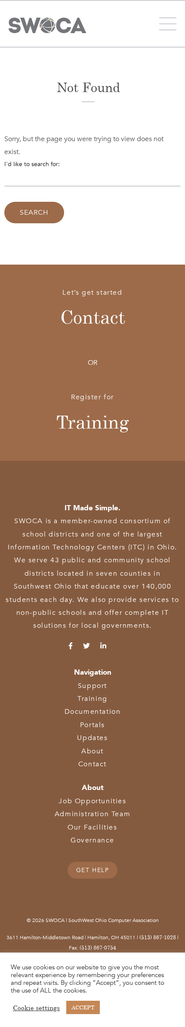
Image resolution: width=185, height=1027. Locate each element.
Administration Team (92, 814)
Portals (92, 725)
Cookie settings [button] (36, 1008)
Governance (92, 840)
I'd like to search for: (32, 164)
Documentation (93, 711)
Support (92, 686)
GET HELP (92, 870)
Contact (92, 316)
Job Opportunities (92, 801)
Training (92, 421)
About (92, 751)
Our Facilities (92, 827)
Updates (92, 738)
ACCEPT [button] (83, 1007)
